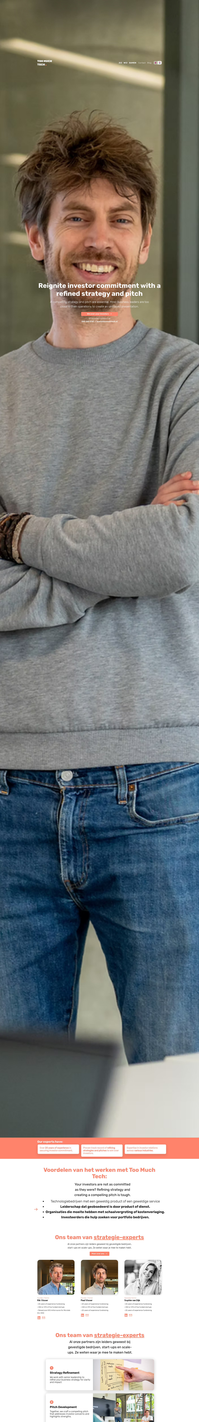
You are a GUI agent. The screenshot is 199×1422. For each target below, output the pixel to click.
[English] (156, 62)
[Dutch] (160, 62)
